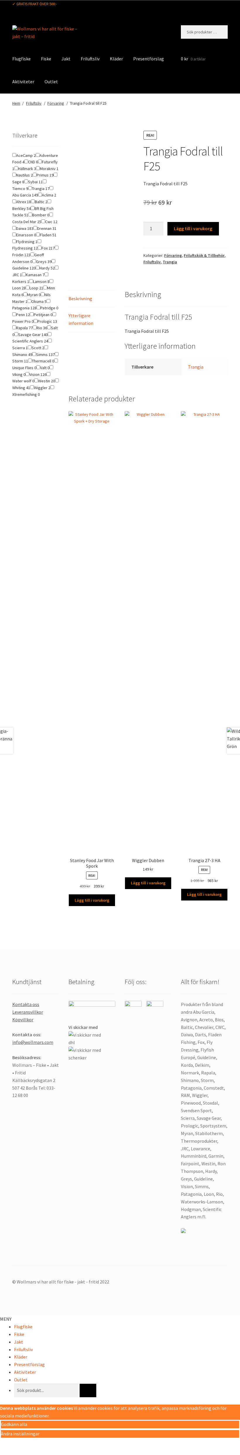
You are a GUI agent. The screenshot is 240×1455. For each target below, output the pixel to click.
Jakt (66, 59)
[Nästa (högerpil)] (20, 1452)
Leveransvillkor (27, 1012)
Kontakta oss (25, 1004)
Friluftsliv (90, 59)
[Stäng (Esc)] (49, 1444)
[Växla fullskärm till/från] (20, 1444)
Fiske (46, 59)
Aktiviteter (23, 81)
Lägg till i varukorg (193, 228)
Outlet (51, 81)
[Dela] (35, 1444)
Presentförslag (148, 59)
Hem (16, 103)
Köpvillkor (22, 1019)
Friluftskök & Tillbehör (204, 255)
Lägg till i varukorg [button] (92, 900)
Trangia (170, 261)
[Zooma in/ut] (6, 1444)
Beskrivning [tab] (80, 298)
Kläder (116, 59)
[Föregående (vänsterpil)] (6, 1452)
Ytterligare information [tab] (80, 319)
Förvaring (55, 103)
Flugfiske (21, 59)
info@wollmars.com (32, 1042)
